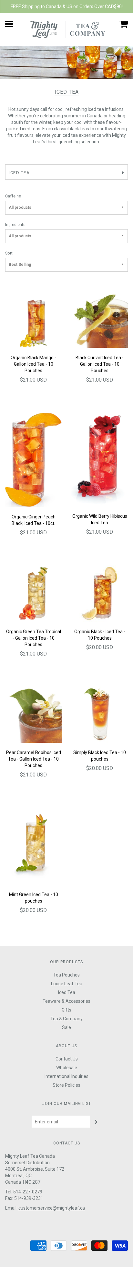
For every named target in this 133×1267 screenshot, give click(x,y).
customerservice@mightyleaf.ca (51, 1208)
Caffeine (13, 196)
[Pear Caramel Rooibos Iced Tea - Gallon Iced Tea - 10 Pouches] (33, 714)
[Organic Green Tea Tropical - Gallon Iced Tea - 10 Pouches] (33, 593)
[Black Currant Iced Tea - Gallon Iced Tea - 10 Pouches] (99, 319)
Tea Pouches (66, 974)
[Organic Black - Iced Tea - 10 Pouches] (99, 593)
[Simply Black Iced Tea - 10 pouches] (99, 714)
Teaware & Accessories (66, 1001)
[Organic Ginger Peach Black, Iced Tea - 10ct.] (33, 459)
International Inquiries (66, 1076)
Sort (9, 253)
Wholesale (66, 1067)
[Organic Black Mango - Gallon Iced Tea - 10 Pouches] (33, 319)
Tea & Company (66, 1018)
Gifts (66, 1009)
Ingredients (15, 224)
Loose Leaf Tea (66, 983)
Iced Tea (66, 992)
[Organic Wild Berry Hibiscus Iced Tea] (99, 459)
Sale (66, 1027)
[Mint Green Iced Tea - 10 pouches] (33, 845)
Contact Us (67, 1058)
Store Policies (66, 1085)
